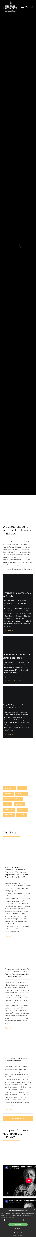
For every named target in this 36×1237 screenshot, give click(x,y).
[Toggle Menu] (22, 7)
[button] (8, 1220)
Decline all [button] (18, 1228)
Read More (9, 936)
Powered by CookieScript (18, 1235)
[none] (29, 6)
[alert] (18, 1222)
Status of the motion (15, 680)
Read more (11, 630)
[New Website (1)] (18, 498)
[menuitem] (29, 6)
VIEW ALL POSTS (18, 1118)
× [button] (34, 1209)
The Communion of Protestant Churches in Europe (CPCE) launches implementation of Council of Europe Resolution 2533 (17, 872)
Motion (10, 677)
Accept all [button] (18, 1224)
